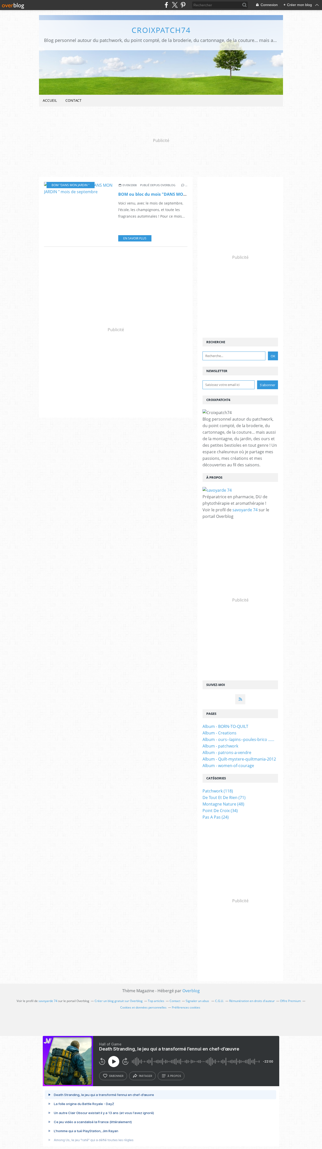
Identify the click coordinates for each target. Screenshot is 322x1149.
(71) (224, 797)
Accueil (50, 100)
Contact (73, 100)
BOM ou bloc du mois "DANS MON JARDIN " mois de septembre (181, 194)
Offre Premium (290, 1001)
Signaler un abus (198, 1001)
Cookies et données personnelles (143, 1007)
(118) (218, 791)
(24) (216, 817)
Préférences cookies (186, 1007)
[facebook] (166, 5)
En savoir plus (134, 238)
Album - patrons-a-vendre (227, 752)
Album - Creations (219, 733)
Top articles (156, 1001)
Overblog (191, 990)
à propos (174, 1075)
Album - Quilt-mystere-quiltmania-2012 (239, 759)
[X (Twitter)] (175, 5)
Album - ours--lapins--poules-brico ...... (238, 739)
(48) (223, 804)
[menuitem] (50, 101)
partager (145, 1075)
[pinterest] (183, 5)
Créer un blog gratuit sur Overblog (119, 1001)
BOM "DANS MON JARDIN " (71, 185)
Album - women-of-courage (228, 765)
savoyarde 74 (245, 510)
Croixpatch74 (161, 30)
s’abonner (116, 1075)
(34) (220, 810)
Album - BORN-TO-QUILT (225, 726)
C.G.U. (219, 1001)
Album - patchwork (220, 746)
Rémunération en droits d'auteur (252, 1001)
